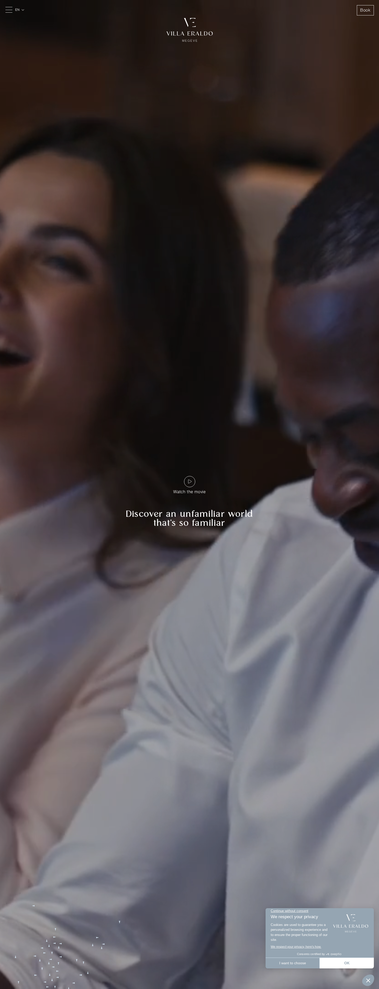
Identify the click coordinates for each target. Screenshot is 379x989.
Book (365, 10)
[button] (20, 10)
